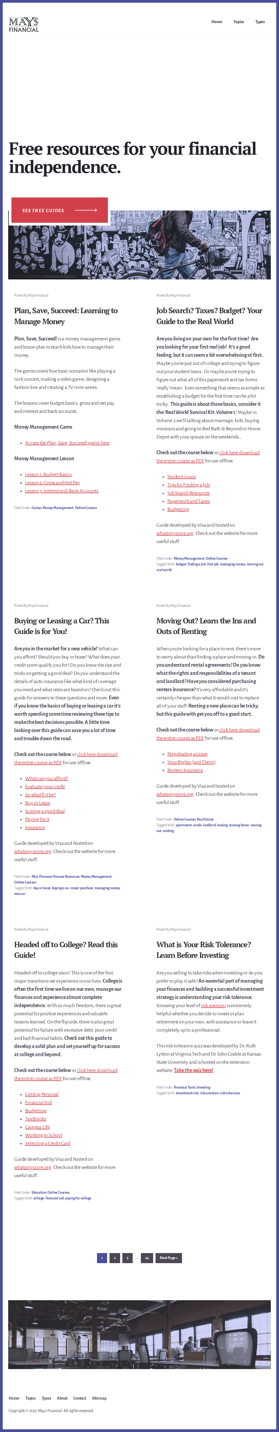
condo (197, 825)
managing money (232, 564)
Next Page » (169, 1259)
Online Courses (86, 508)
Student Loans (181, 476)
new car (20, 894)
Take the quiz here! (193, 1070)
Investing (203, 1087)
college (39, 1198)
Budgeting (178, 509)
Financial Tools (184, 1087)
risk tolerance (230, 1093)
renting (168, 831)
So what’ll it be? (40, 794)
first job (213, 564)
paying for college (78, 1198)
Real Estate (205, 819)
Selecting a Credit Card (47, 1143)
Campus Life (37, 1127)
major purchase (82, 888)
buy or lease (42, 888)
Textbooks (35, 1119)
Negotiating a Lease (187, 754)
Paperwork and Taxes (188, 501)
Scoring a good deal (45, 811)
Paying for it (37, 819)
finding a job (196, 564)
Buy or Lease (37, 803)
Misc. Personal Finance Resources (56, 877)
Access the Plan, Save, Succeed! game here (67, 443)
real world (164, 570)
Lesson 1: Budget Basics (48, 474)
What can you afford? (46, 778)
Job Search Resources (188, 493)
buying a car (60, 888)
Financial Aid (38, 1102)
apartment (184, 825)
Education (39, 1193)
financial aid (55, 1198)
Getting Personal (42, 1094)
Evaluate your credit (45, 786)
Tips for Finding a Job (188, 485)
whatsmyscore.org (174, 533)
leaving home (239, 825)
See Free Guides (43, 210)
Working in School (43, 1135)
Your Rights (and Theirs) (191, 762)
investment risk (187, 1093)
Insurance (35, 827)
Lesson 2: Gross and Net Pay (52, 482)
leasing (222, 825)
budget (181, 564)
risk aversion (213, 1005)
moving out (255, 564)
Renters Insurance (185, 770)
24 (149, 1258)
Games (37, 508)
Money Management (58, 508)
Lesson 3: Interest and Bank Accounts (61, 490)
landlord (209, 825)
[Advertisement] (139, 76)
